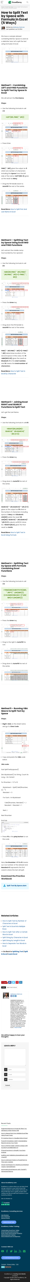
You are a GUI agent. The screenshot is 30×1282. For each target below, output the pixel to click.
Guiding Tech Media (19, 1274)
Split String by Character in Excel (15, 937)
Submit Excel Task (8, 1222)
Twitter (11, 1252)
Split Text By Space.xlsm (16, 885)
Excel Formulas (9, 7)
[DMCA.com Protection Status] (6, 1267)
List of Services (5, 1216)
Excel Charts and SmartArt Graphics (11, 1233)
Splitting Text (17, 951)
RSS (20, 1252)
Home (2, 7)
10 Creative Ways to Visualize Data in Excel (14, 1138)
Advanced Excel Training (8, 1235)
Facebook (7, 1252)
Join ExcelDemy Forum (11, 1258)
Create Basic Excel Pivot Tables (10, 1230)
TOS (17, 1264)
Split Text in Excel (12, 987)
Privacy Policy (11, 1264)
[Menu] (2, 2)
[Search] (27, 2)
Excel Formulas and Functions (9, 1232)
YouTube (2, 1252)
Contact (24, 1252)
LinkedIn (15, 1252)
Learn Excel (12, 954)
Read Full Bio (18, 1027)
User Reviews (5, 1215)
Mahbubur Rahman (19, 27)
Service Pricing (5, 1218)
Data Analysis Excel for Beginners (10, 1236)
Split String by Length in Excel (13, 940)
